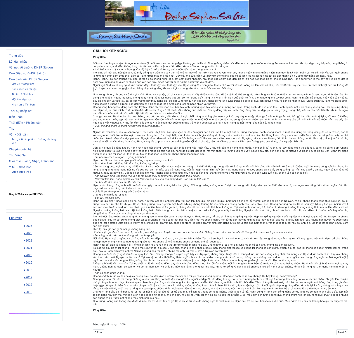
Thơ (11, 128)
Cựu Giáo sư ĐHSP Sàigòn (27, 73)
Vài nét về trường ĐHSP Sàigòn (31, 67)
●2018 (28, 270)
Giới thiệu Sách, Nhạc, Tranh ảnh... (33, 161)
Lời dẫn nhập (18, 61)
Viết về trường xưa (23, 83)
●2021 (28, 247)
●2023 (28, 233)
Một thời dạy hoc (22, 99)
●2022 (28, 240)
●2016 (28, 284)
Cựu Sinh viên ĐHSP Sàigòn (28, 79)
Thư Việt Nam (18, 155)
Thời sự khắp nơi (20, 111)
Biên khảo (16, 117)
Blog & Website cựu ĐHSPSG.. (26, 194)
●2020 (28, 255)
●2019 (28, 262)
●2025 (28, 225)
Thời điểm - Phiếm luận (25, 122)
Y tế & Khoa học (20, 167)
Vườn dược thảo (21, 171)
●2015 (28, 292)
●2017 (28, 277)
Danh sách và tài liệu (24, 89)
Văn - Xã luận (18, 134)
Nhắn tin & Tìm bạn (23, 104)
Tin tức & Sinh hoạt (23, 94)
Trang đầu (16, 55)
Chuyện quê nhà (20, 149)
